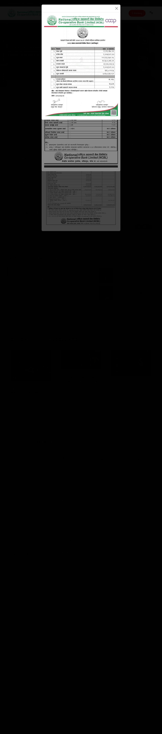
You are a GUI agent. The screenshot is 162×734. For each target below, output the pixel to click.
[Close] (116, 8)
